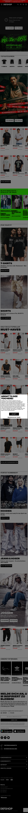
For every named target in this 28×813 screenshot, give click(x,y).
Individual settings (14, 417)
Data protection (11, 410)
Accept (14, 414)
